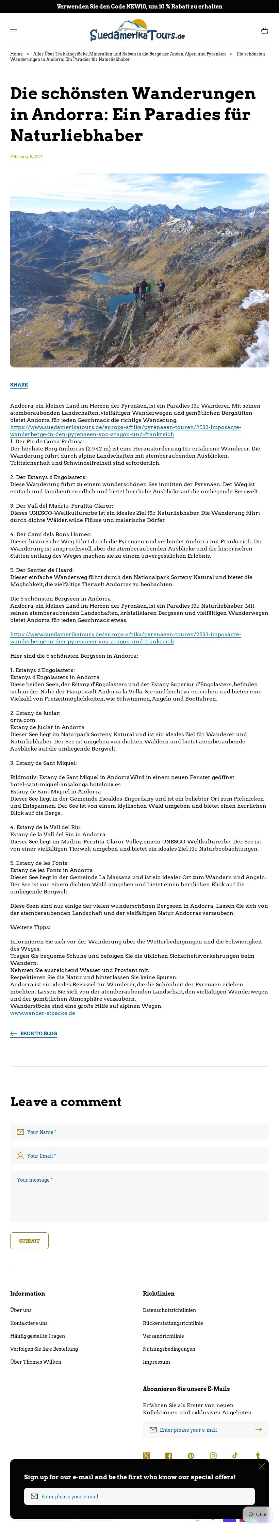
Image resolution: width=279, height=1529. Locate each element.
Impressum (156, 1362)
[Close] (261, 1466)
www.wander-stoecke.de (42, 1013)
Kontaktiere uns (29, 1323)
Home (16, 53)
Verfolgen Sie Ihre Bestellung (44, 1349)
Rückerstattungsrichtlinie (173, 1323)
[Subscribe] (260, 1429)
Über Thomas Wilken (35, 1362)
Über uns (21, 1310)
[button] (13, 30)
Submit (29, 1241)
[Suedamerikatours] (139, 30)
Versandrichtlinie (163, 1336)
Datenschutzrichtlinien (169, 1310)
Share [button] (19, 385)
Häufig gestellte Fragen (37, 1336)
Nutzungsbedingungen (169, 1349)
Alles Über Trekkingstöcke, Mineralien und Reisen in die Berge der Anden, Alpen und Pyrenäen (129, 53)
